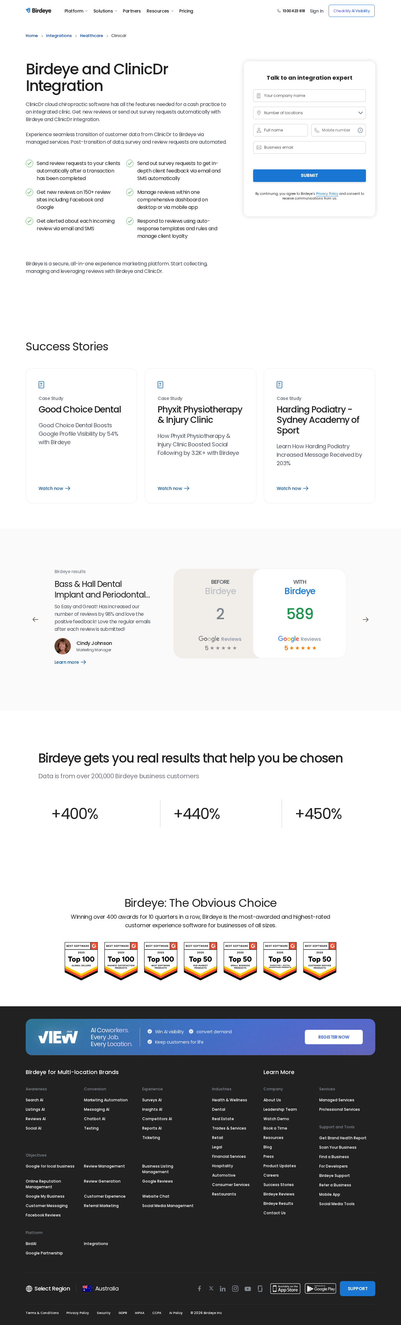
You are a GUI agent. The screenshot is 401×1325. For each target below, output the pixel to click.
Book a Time (275, 1128)
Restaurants (224, 1194)
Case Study (51, 398)
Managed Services (336, 1100)
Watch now (54, 488)
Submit (309, 175)
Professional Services (339, 1109)
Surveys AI (152, 1100)
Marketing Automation (106, 1100)
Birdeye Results (278, 1203)
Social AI (33, 1128)
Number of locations (283, 112)
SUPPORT (357, 1288)
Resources (158, 11)
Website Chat (155, 1196)
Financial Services (229, 1156)
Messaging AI (96, 1109)
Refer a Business (335, 1185)
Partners (132, 11)
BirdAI (31, 1243)
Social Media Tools (337, 1203)
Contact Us (274, 1213)
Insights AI (152, 1109)
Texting (91, 1128)
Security (104, 1313)
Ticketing (151, 1137)
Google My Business (45, 1196)
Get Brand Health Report (343, 1138)
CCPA (156, 1313)
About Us (272, 1100)
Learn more (75, 657)
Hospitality (222, 1165)
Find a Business (334, 1156)
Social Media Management (168, 1205)
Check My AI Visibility (351, 10)
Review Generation (102, 1181)
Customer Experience (105, 1196)
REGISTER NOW (333, 1037)
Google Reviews (157, 1181)
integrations (59, 36)
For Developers (333, 1166)
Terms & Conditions (42, 1313)
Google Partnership (44, 1253)
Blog (267, 1147)
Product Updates (279, 1165)
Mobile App (329, 1194)
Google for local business (50, 1166)
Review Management (104, 1166)
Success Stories (278, 1184)
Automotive (224, 1175)
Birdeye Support (334, 1175)
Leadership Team (280, 1109)
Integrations (96, 1243)
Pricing (186, 11)
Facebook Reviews (43, 1215)
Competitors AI (157, 1118)
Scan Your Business (338, 1147)
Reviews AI (36, 1118)
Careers (271, 1175)
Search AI (34, 1100)
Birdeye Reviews (278, 1194)
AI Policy (176, 1313)
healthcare (91, 36)
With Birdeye (299, 587)
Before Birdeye (220, 587)
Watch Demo (276, 1118)
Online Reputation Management (43, 1184)
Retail (217, 1137)
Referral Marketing (101, 1205)
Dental (218, 1109)
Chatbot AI (94, 1118)
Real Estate (223, 1118)
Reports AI (152, 1128)
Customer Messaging (47, 1205)
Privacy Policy (327, 193)
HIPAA (139, 1313)
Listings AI (35, 1109)
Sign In (316, 11)
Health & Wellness (229, 1100)
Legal (217, 1147)
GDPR (122, 1313)
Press (268, 1156)
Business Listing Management (157, 1168)
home (32, 36)
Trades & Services (229, 1128)
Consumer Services (231, 1184)
